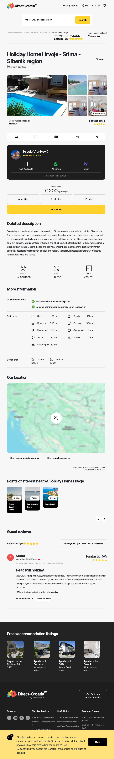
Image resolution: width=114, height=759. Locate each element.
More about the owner (55, 176)
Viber (86, 169)
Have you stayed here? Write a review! (83, 543)
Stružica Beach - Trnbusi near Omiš (93, 726)
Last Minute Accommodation (68, 726)
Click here (56, 741)
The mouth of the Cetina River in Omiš (93, 719)
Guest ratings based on (66, 37)
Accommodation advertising (67, 722)
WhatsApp (56, 169)
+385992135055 (26, 169)
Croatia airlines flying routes (67, 717)
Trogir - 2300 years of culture (43, 717)
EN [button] (86, 5)
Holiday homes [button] (70, 5)
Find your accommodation (93, 696)
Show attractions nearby (58, 458)
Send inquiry (56, 209)
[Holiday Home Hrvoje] (37, 96)
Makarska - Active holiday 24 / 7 (43, 723)
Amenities (23, 199)
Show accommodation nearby (24, 458)
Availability (56, 199)
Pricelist (89, 199)
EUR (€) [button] (96, 5)
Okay (97, 742)
